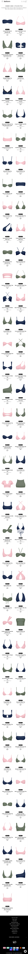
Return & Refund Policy (14, 928)
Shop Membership (14, 922)
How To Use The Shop (15, 925)
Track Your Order (15, 917)
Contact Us (15, 933)
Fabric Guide (14, 919)
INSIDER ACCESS (14, 937)
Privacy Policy (14, 930)
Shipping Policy (14, 931)
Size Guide (15, 920)
